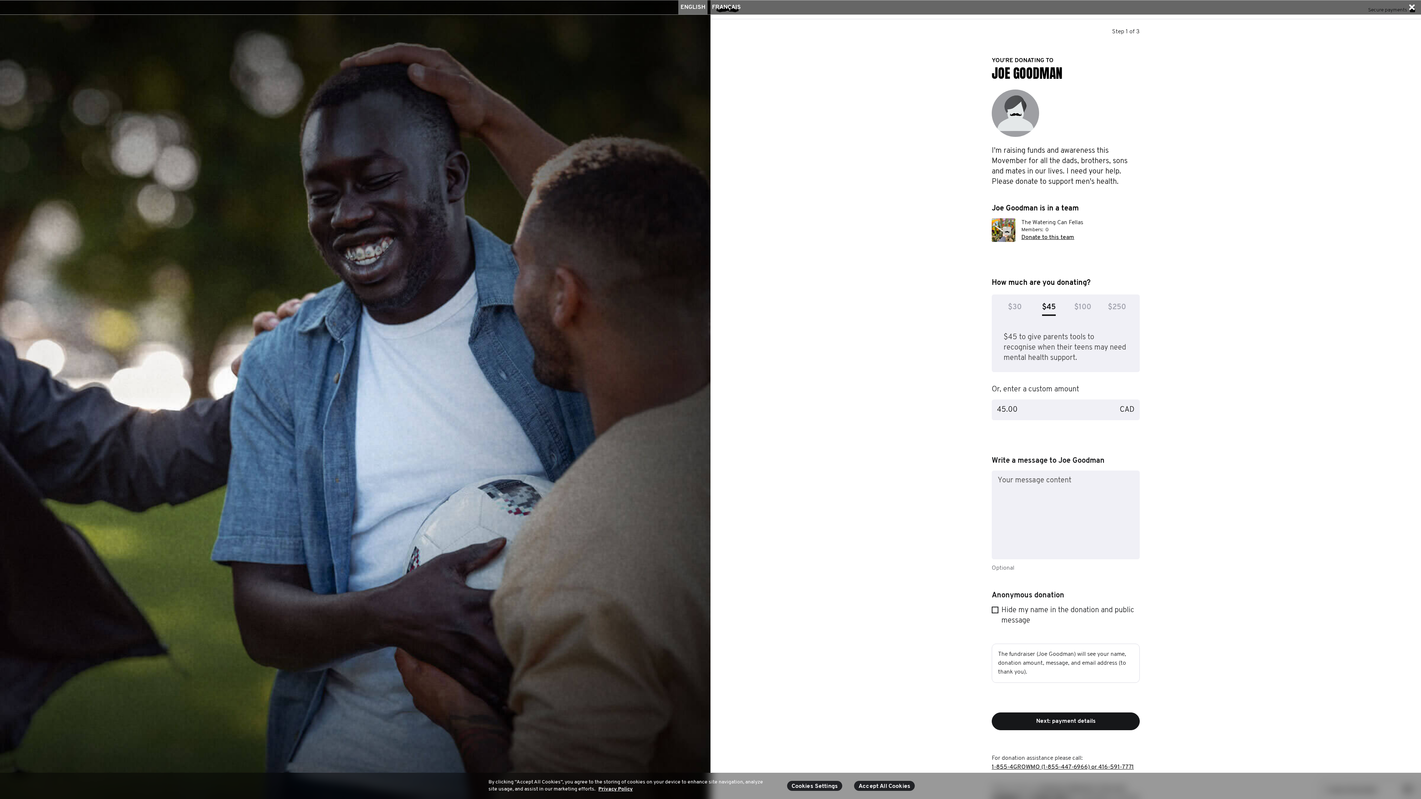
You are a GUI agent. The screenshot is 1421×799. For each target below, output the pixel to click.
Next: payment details (1066, 721)
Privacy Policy (615, 789)
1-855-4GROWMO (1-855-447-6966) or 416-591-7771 (1063, 767)
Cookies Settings (815, 786)
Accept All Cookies (884, 786)
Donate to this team (1047, 237)
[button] (1411, 7)
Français (726, 7)
